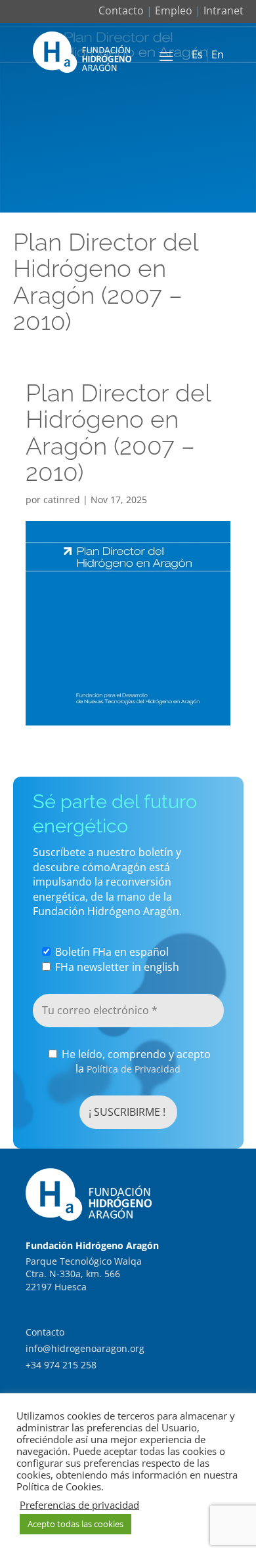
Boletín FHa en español (111, 952)
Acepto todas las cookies (75, 1524)
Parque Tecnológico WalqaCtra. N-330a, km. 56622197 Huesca (84, 1274)
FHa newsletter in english (116, 967)
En (217, 55)
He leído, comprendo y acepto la (135, 1061)
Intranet (223, 10)
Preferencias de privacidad (79, 1505)
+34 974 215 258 (61, 1365)
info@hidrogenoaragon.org (85, 1348)
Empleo (173, 10)
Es (197, 55)
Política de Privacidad (134, 1069)
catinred (61, 499)
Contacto (121, 10)
